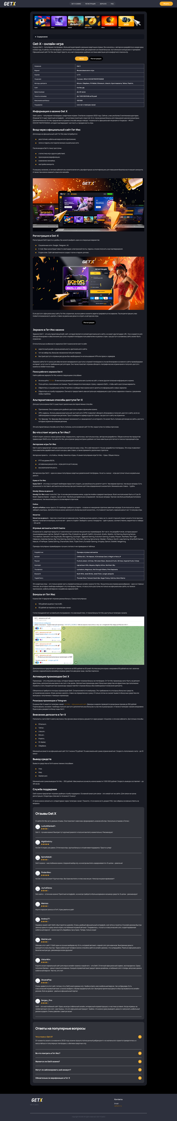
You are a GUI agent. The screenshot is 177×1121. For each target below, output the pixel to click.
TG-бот (51, 380)
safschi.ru (118, 1106)
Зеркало (103, 4)
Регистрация (90, 4)
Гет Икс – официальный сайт (75, 704)
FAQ (112, 4)
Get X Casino (76, 4)
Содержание (42, 37)
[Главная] (9, 4)
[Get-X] (47, 1100)
